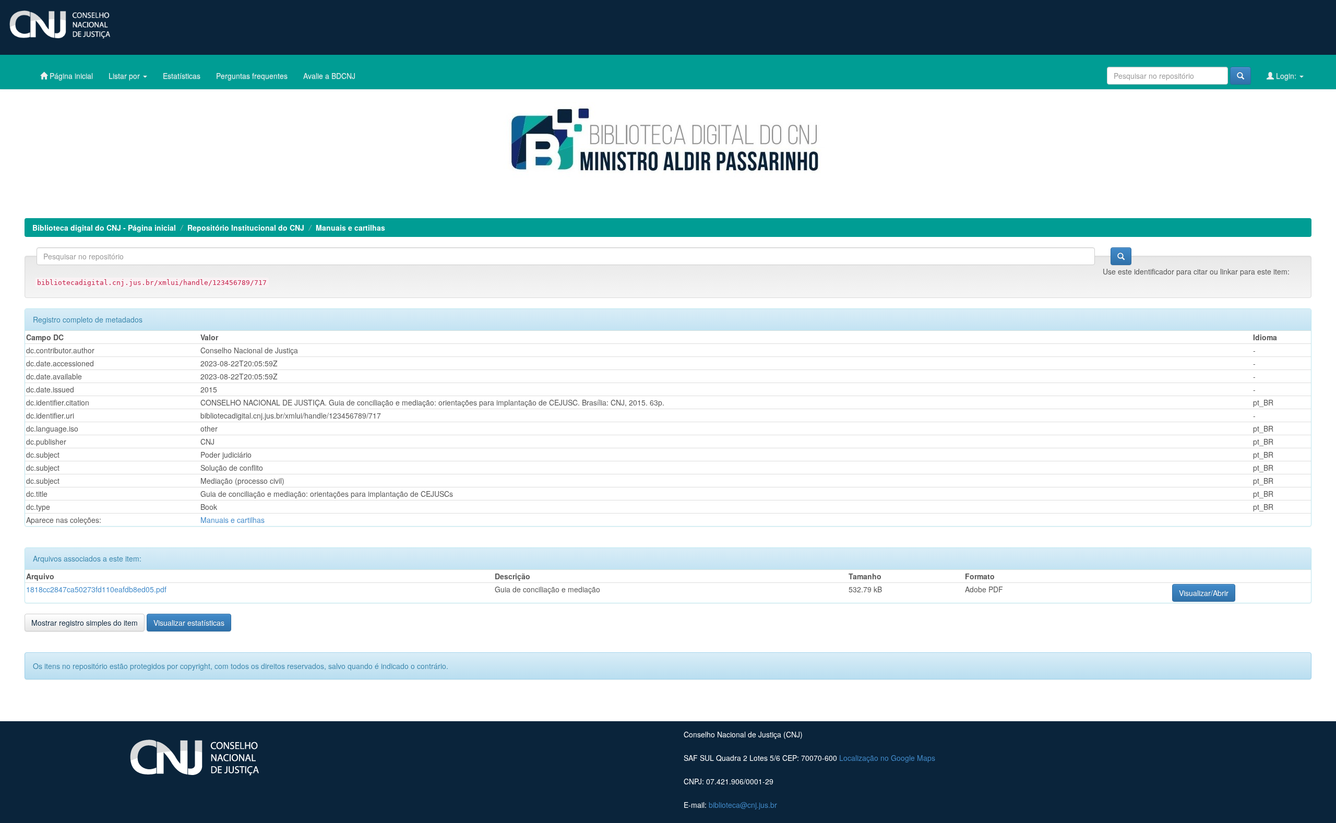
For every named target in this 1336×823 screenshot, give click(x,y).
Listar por (125, 75)
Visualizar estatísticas (188, 622)
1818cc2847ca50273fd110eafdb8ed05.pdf (96, 589)
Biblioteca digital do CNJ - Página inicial (104, 227)
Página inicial (70, 75)
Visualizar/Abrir (1203, 593)
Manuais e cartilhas (350, 227)
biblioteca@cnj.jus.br (743, 805)
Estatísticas (181, 75)
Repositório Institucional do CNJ (245, 227)
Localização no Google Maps (887, 758)
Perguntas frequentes (252, 75)
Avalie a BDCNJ (329, 75)
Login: (1286, 75)
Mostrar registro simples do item (84, 622)
